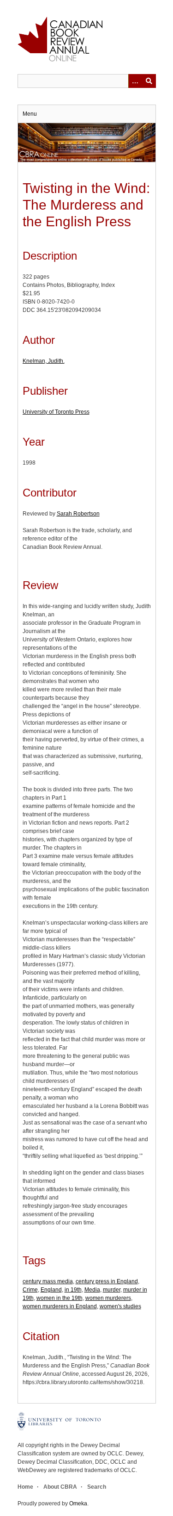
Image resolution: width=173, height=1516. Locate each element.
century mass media (48, 1281)
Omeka (78, 1503)
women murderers (108, 1298)
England (51, 1289)
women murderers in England (60, 1306)
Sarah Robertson (78, 513)
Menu (30, 114)
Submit (149, 81)
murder (111, 1289)
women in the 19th (59, 1298)
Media (92, 1289)
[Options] (135, 81)
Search (96, 1487)
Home (25, 1487)
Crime (30, 1289)
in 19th (73, 1289)
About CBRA (60, 1487)
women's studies (120, 1306)
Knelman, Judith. (44, 361)
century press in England (107, 1281)
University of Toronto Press (56, 412)
